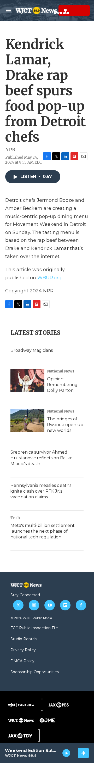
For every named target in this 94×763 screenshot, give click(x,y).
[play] (66, 753)
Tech (15, 517)
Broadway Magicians (31, 350)
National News (60, 371)
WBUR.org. (49, 278)
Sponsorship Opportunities (34, 672)
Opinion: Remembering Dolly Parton (62, 384)
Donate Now (52, 10)
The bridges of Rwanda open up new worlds (65, 424)
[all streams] (83, 753)
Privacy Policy (23, 650)
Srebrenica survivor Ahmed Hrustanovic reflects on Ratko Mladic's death (41, 458)
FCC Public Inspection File (34, 628)
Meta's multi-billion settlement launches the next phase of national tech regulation (42, 531)
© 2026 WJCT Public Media (31, 618)
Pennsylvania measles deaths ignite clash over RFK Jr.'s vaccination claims (40, 491)
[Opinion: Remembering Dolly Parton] (27, 380)
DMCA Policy (22, 661)
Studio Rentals (23, 639)
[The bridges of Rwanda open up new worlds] (27, 420)
